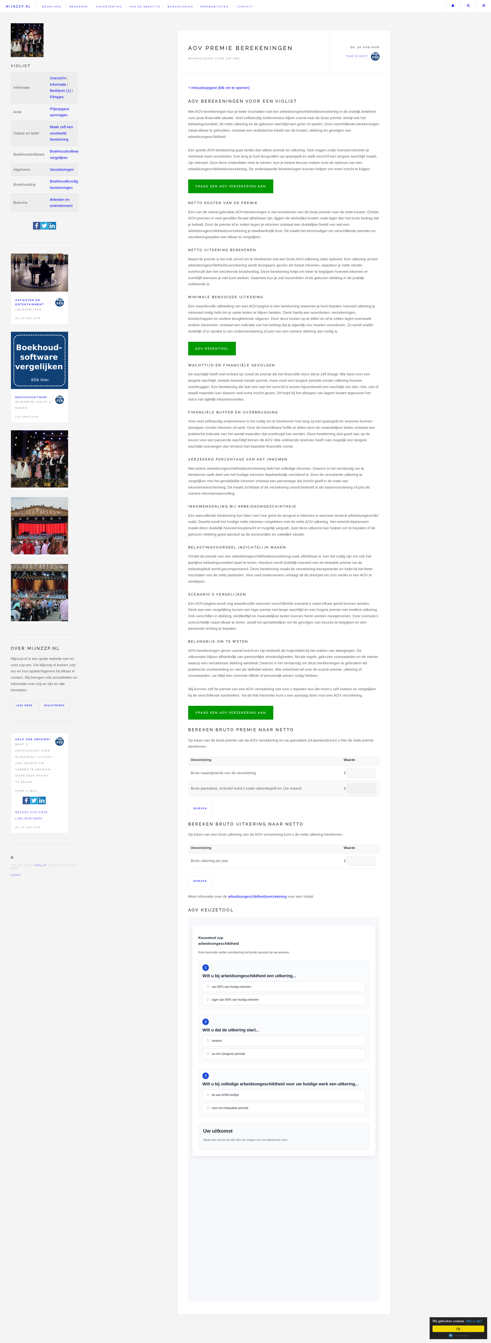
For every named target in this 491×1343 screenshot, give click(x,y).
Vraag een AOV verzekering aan (230, 186)
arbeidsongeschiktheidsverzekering (257, 896)
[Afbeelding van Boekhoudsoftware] (39, 361)
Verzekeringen (62, 170)
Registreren (54, 705)
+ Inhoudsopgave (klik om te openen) (219, 88)
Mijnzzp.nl (18, 6)
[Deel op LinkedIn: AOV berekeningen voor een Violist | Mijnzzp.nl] (52, 228)
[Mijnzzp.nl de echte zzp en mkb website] (27, 40)
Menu (484, 6)
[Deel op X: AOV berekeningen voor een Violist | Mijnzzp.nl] (45, 228)
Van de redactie (144, 6)
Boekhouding (180, 6)
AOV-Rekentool (212, 348)
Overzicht (58, 78)
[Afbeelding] (39, 460)
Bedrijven (51, 6)
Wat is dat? (474, 1320)
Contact (245, 6)
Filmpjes (57, 97)
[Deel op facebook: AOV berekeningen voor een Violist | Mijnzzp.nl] (37, 228)
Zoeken (468, 6)
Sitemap (16, 875)
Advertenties (109, 6)
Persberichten (214, 6)
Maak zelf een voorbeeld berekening (61, 133)
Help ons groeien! (32, 739)
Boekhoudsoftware (31, 397)
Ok (458, 1328)
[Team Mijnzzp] (59, 302)
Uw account (453, 6)
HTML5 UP (40, 865)
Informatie (58, 84)
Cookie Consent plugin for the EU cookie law (458, 1335)
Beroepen (79, 6)
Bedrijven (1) (60, 91)
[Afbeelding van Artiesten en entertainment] (39, 274)
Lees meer (24, 705)
